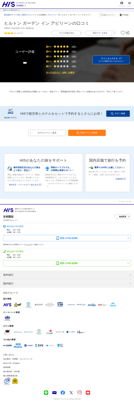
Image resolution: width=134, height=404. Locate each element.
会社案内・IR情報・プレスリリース (17, 359)
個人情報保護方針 (10, 376)
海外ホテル (26, 15)
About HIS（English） (12, 363)
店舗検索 (119, 179)
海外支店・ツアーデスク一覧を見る (23, 185)
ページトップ (123, 201)
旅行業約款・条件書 (11, 371)
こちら (29, 244)
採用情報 (6, 367)
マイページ (121, 6)
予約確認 (125, 15)
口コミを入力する (111, 59)
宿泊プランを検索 (88, 133)
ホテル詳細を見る (66, 33)
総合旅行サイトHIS (12, 15)
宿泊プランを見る (100, 33)
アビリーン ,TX (54, 15)
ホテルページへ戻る (47, 133)
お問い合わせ (8, 355)
